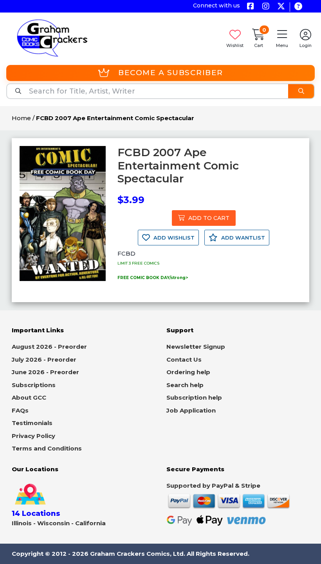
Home (21, 118)
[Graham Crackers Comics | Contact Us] (298, 7)
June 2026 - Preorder (45, 372)
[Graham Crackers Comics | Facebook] (250, 7)
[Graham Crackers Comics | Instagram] (266, 7)
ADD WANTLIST (242, 237)
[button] (281, 38)
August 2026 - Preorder (49, 346)
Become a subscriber (170, 72)
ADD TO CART (208, 218)
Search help (185, 385)
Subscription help (194, 397)
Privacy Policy (33, 436)
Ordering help (188, 372)
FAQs (20, 410)
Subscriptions (34, 385)
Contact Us (184, 359)
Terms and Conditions (47, 448)
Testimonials (32, 423)
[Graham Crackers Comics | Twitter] (281, 7)
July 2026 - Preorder (44, 359)
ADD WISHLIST (173, 237)
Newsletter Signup (195, 346)
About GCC (29, 397)
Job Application (191, 410)
